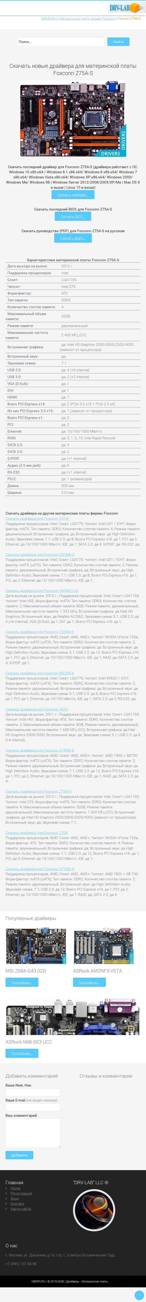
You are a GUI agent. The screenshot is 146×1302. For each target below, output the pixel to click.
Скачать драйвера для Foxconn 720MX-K (40, 631)
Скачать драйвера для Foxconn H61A (37, 709)
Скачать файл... (73, 238)
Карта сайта (21, 1208)
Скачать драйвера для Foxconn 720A (37, 832)
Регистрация (21, 1193)
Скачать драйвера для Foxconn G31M (37, 518)
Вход (15, 1198)
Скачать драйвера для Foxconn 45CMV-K (40, 673)
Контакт (17, 1203)
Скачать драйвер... (73, 194)
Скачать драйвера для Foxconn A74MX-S (40, 750)
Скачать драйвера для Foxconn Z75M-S (38, 791)
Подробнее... (22, 982)
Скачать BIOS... (73, 216)
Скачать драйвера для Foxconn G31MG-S (40, 554)
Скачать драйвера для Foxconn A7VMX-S (40, 868)
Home (15, 1188)
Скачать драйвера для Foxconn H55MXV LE (42, 590)
